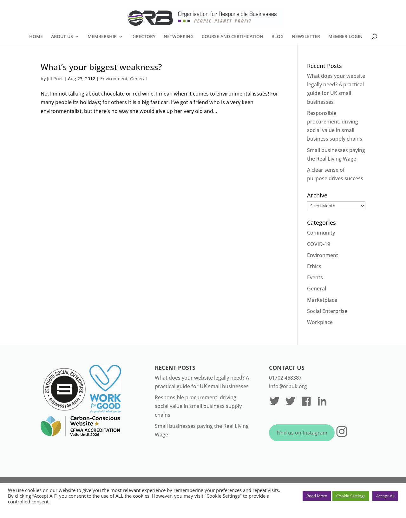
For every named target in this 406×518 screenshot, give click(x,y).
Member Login (345, 36)
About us (62, 36)
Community (321, 232)
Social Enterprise (327, 311)
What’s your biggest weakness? (101, 67)
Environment (114, 79)
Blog (278, 36)
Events (315, 277)
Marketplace (322, 299)
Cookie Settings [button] (350, 496)
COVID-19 (318, 244)
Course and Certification (232, 36)
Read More (316, 496)
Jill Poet (55, 79)
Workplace (320, 322)
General (138, 79)
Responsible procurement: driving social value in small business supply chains (198, 406)
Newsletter (306, 36)
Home (36, 36)
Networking (178, 36)
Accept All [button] (385, 496)
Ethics (314, 266)
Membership (102, 36)
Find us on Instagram (302, 432)
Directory (143, 36)
